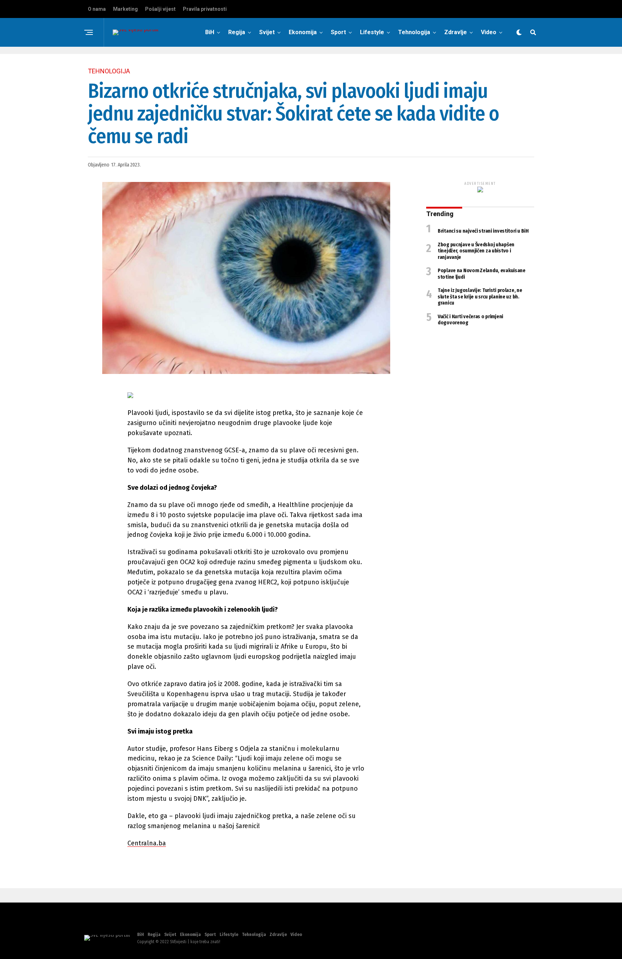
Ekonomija (303, 32)
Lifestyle (372, 32)
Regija (236, 32)
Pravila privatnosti (205, 9)
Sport (338, 32)
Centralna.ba (146, 843)
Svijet (267, 32)
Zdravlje (455, 32)
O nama (97, 9)
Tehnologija (414, 32)
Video (488, 32)
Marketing (125, 9)
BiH (209, 32)
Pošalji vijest (160, 9)
